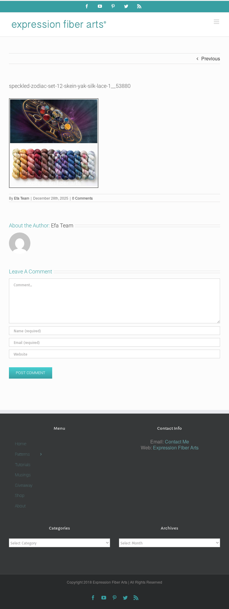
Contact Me (177, 441)
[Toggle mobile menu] (217, 22)
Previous (210, 58)
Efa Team (21, 198)
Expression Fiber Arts (176, 447)
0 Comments (82, 198)
